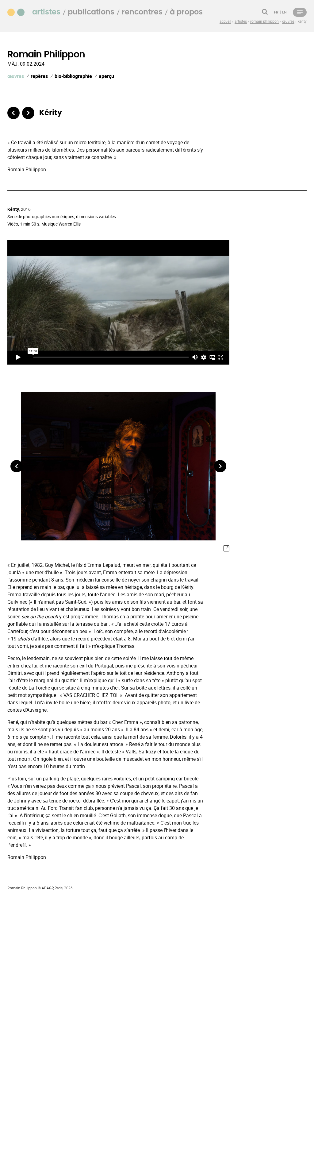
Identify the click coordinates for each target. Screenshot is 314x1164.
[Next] (220, 466)
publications (91, 12)
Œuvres (15, 76)
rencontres (142, 12)
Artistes (46, 12)
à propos (186, 12)
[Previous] (16, 466)
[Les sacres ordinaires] (28, 113)
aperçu (106, 76)
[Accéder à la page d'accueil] (19, 11)
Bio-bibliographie (73, 76)
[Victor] (13, 113)
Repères (39, 76)
